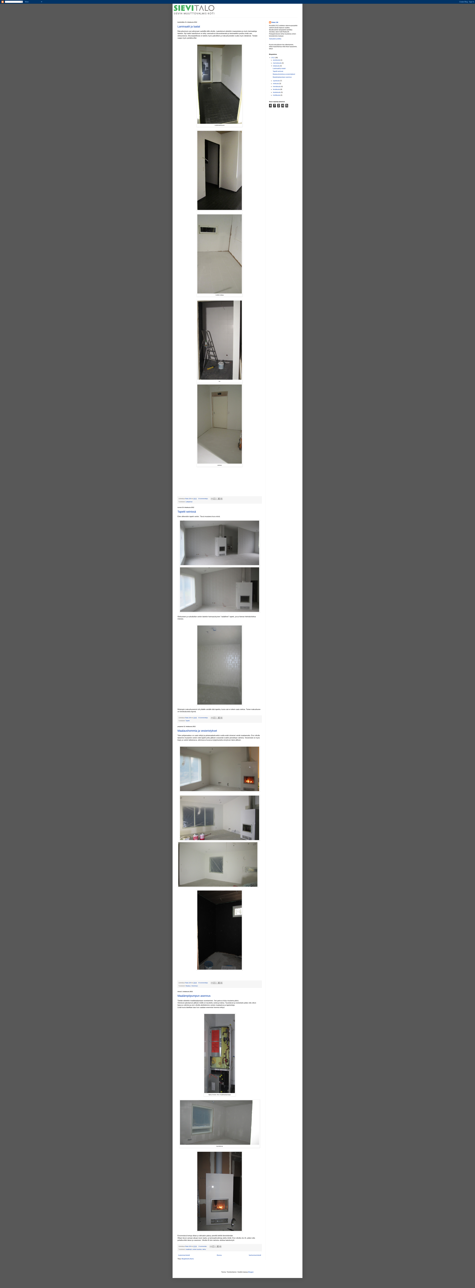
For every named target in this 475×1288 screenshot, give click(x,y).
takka (204, 1249)
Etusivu (219, 1255)
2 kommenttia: (202, 1246)
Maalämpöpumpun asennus (194, 995)
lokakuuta (276, 66)
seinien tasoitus (197, 1249)
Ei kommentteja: (203, 498)
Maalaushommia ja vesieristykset (197, 730)
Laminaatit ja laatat (189, 26)
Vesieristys (194, 986)
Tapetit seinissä (187, 511)
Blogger (250, 1272)
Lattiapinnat (189, 501)
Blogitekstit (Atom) (188, 1259)
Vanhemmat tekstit (255, 1255)
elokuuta (276, 83)
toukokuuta (277, 92)
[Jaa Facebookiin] (219, 498)
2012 (273, 57)
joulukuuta (276, 60)
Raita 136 (275, 22)
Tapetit (188, 720)
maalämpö (189, 1249)
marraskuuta (277, 63)
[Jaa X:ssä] (216, 498)
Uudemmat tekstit (184, 1255)
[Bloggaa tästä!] (214, 498)
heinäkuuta (277, 86)
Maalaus (188, 986)
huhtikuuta (276, 95)
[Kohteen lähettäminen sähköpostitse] (212, 498)
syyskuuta (276, 81)
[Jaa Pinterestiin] (221, 498)
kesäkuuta (276, 89)
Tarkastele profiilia (275, 39)
